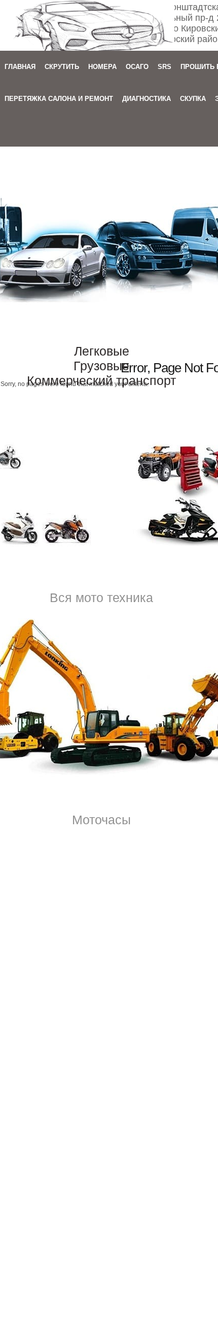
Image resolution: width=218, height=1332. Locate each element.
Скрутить (62, 67)
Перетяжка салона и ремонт (59, 98)
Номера (102, 67)
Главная (20, 67)
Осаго (137, 67)
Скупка (193, 98)
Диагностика (146, 98)
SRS (164, 67)
